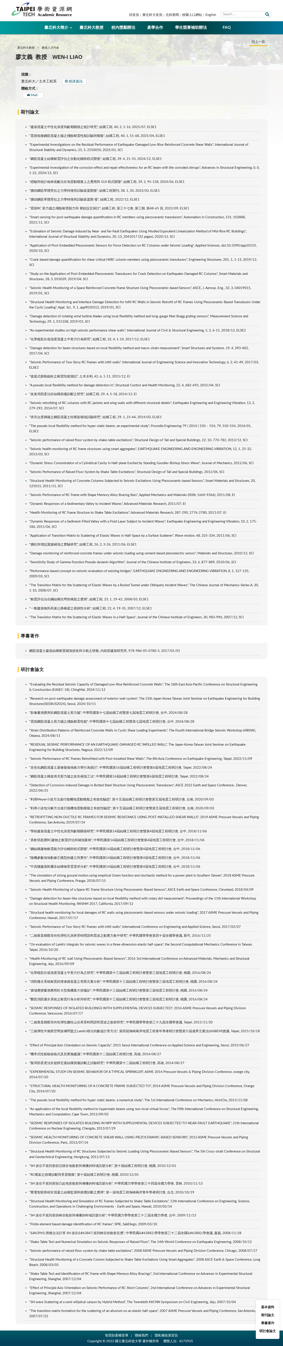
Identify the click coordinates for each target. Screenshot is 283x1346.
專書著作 (267, 1323)
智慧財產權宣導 (116, 1335)
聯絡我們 (141, 1335)
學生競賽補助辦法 (191, 28)
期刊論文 (267, 1315)
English (210, 15)
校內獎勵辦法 (123, 28)
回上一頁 (258, 42)
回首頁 (134, 15)
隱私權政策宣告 (166, 1335)
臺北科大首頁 (152, 15)
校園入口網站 (192, 15)
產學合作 (155, 28)
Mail (34, 95)
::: (2, 4)
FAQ (227, 28)
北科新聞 (172, 15)
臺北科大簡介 (56, 28)
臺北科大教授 (91, 28)
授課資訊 (76, 81)
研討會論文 (267, 1331)
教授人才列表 (50, 47)
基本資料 (267, 1307)
